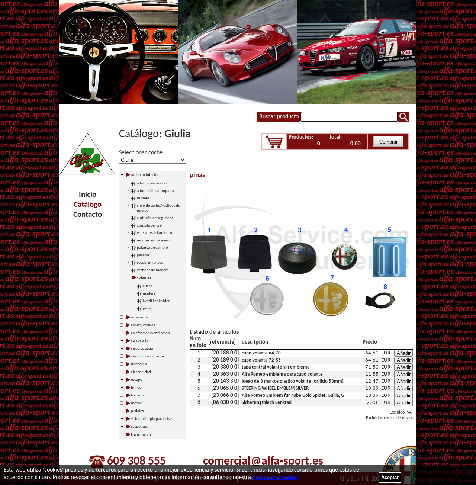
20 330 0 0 (225, 367)
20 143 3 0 (225, 381)
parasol (143, 255)
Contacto (87, 215)
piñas (147, 308)
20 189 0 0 (225, 360)
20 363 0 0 (225, 374)
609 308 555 (136, 462)
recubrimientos (150, 263)
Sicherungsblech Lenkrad (267, 402)
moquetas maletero (153, 240)
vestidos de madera (152, 270)
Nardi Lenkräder (156, 301)
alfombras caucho (152, 184)
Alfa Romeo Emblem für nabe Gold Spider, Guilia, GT (294, 395)
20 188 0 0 (225, 353)
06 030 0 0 (225, 402)
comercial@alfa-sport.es (263, 462)
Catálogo (88, 205)
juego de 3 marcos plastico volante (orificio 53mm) (293, 381)
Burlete (143, 198)
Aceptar (390, 477)
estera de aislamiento (154, 233)
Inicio (87, 195)
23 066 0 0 (225, 395)
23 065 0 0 (225, 388)
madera (149, 294)
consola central (150, 226)
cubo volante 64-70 (261, 353)
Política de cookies (275, 478)
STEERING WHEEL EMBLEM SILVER (275, 388)
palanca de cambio (152, 248)
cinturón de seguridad (155, 218)
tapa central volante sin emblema (275, 367)
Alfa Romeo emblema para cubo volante (282, 374)
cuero (147, 286)
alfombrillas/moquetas (156, 191)
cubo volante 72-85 (261, 360)
